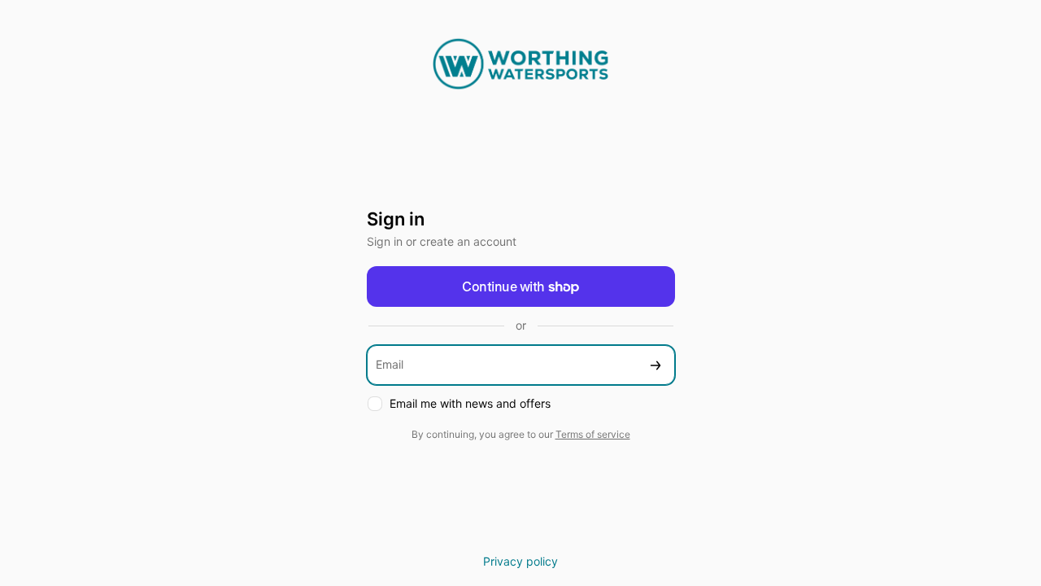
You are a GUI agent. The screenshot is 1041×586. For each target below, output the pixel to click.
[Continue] (655, 365)
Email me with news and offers (470, 403)
